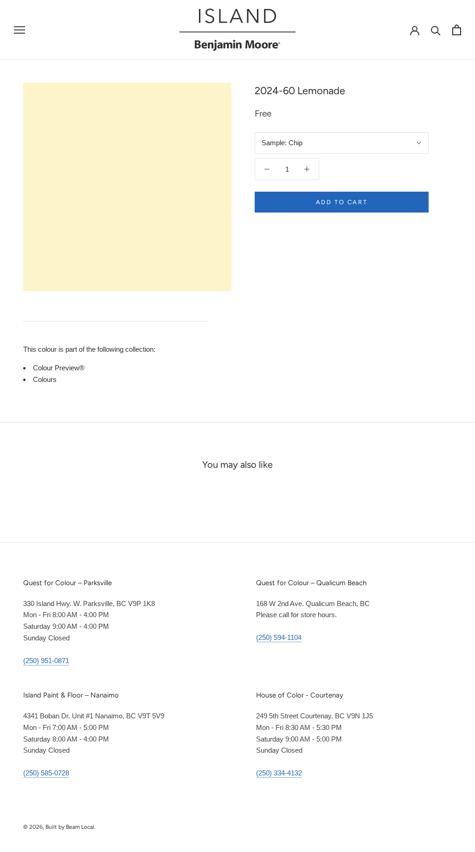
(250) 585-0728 (46, 773)
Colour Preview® (58, 368)
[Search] (436, 30)
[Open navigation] (19, 30)
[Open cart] (456, 30)
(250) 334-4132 (279, 773)
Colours (45, 379)
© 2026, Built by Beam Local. (59, 827)
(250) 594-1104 (279, 637)
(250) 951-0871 (46, 661)
